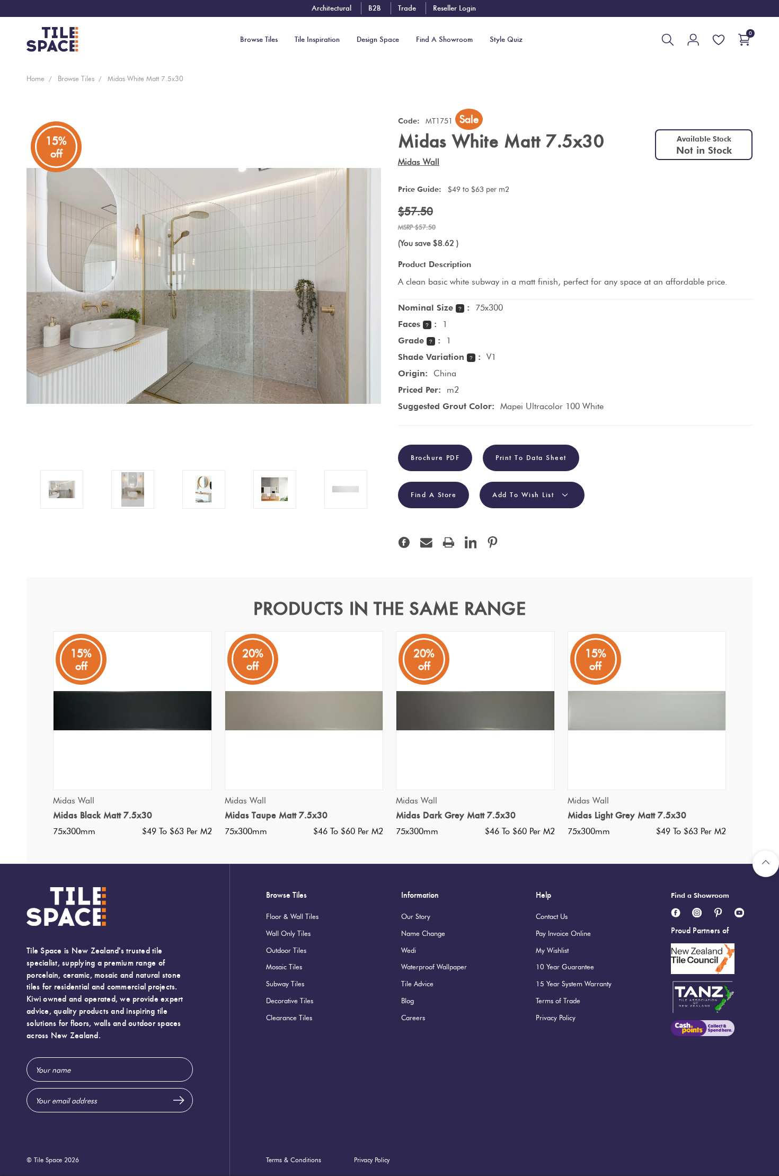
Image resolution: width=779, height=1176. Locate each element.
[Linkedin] (471, 542)
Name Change (423, 933)
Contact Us (552, 916)
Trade (407, 8)
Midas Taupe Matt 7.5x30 (276, 815)
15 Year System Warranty (574, 983)
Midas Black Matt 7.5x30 (102, 815)
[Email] (426, 542)
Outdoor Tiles (286, 950)
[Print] (448, 542)
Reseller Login (454, 8)
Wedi (408, 950)
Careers (413, 1017)
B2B (374, 8)
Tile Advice (417, 983)
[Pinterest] (492, 542)
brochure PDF (435, 458)
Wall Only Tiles (288, 933)
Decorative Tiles (289, 1000)
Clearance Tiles (289, 1017)
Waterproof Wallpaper (434, 966)
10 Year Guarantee (565, 966)
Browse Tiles (286, 895)
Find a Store (433, 494)
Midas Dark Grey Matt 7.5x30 (456, 815)
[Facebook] (404, 542)
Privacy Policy (556, 1017)
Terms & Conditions (293, 1160)
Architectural (331, 8)
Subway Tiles (285, 983)
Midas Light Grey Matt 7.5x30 (627, 815)
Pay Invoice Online (563, 933)
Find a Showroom (700, 895)
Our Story (415, 916)
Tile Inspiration (317, 39)
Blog (407, 1000)
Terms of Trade (558, 1000)
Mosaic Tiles (284, 966)
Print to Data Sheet (530, 458)
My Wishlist (552, 950)
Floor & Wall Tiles (292, 916)
